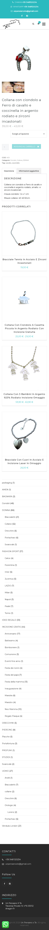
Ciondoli (13, 160)
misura (6, 130)
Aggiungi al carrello (24, 146)
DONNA (26, 160)
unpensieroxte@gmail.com (18, 864)
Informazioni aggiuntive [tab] (29, 171)
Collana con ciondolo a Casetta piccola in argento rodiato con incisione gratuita (24, 328)
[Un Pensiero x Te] (12, 24)
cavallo (8, 163)
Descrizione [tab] (9, 171)
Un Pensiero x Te (29, 922)
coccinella (15, 163)
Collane (19, 160)
